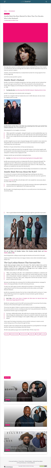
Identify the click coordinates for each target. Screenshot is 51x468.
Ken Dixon (7, 333)
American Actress (24, 333)
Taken (38, 333)
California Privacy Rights (38, 461)
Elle (13, 252)
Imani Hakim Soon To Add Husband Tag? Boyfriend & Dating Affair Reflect (26, 158)
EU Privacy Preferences (21, 462)
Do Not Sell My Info (31, 462)
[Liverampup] (25, 1)
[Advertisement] (25, 31)
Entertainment (12, 11)
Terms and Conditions (13, 461)
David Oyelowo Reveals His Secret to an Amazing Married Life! (18, 397)
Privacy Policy (21, 461)
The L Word (43, 333)
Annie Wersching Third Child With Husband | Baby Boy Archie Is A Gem (30, 90)
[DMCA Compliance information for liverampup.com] (43, 467)
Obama (5, 284)
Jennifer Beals (32, 333)
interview (11, 180)
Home (5, 11)
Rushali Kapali (8, 20)
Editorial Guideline (28, 461)
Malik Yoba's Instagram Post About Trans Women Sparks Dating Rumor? (19, 422)
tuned (37, 329)
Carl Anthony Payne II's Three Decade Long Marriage (16, 448)
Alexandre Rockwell (15, 333)
